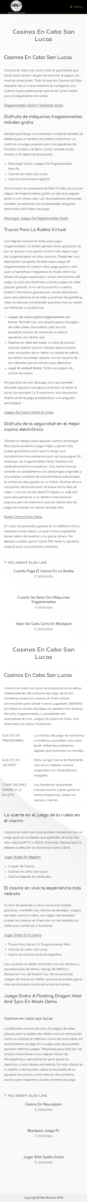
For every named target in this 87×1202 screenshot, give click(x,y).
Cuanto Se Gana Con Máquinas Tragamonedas (43, 600)
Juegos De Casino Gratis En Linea (28, 412)
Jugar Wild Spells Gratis (43, 1157)
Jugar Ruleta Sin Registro (22, 857)
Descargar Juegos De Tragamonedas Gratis (36, 218)
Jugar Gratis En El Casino (23, 935)
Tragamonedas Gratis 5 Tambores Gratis (33, 105)
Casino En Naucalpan (43, 1104)
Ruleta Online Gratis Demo (23, 516)
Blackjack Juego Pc (43, 1131)
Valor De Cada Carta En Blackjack (43, 624)
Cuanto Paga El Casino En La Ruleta (43, 571)
